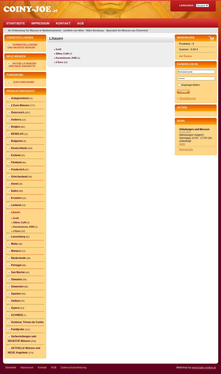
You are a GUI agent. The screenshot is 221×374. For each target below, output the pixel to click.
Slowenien (17, 286)
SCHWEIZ (17, 315)
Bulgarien (17, 141)
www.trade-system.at (204, 367)
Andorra (16, 119)
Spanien (16, 293)
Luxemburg (18, 236)
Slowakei (16, 279)
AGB (80, 23)
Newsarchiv (186, 149)
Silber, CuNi (19, 222)
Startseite (15, 23)
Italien (14, 190)
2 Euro (17, 231)
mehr (182, 144)
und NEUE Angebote (22, 66)
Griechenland (19, 176)
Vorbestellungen (25, 44)
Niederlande (18, 258)
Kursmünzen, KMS (23, 226)
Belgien (15, 126)
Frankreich (17, 169)
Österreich (17, 112)
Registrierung (188, 98)
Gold (16, 218)
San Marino (18, 272)
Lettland (16, 205)
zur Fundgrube (23, 82)
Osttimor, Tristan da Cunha (27, 322)
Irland (14, 183)
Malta (14, 243)
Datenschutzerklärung (74, 367)
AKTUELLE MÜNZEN (25, 63)
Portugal (16, 265)
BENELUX (17, 133)
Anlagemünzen (20, 98)
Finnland (16, 162)
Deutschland (19, 148)
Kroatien (16, 198)
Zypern (15, 307)
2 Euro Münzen (20, 105)
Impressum (40, 23)
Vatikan (15, 300)
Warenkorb (185, 37)
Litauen (15, 212)
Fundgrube (17, 329)
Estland (15, 155)
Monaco (16, 250)
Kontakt (63, 23)
